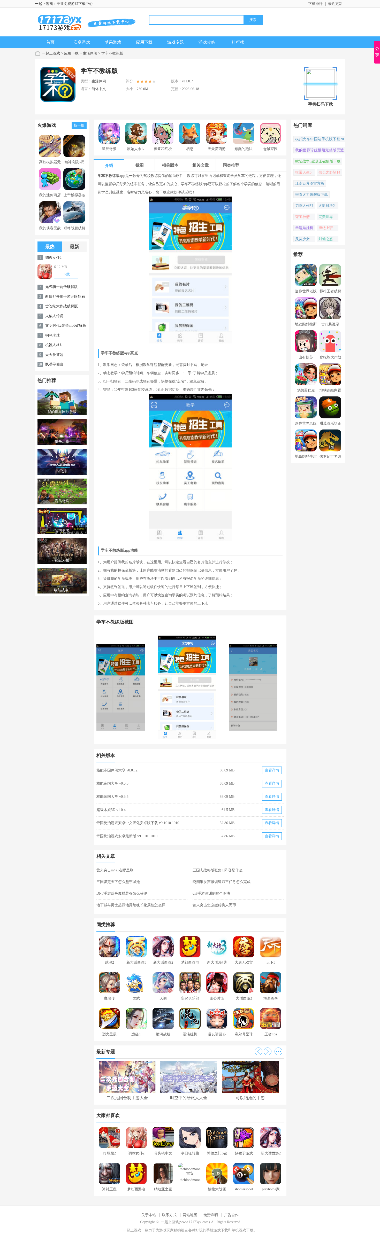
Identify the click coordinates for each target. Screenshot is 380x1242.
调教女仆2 (53, 258)
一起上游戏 (51, 53)
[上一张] (143, 687)
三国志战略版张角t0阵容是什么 (217, 870)
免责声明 (210, 1215)
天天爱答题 (54, 355)
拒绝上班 (325, 228)
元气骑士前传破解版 (61, 287)
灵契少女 (302, 239)
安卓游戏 (81, 42)
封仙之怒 (325, 239)
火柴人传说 (54, 316)
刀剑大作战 (304, 206)
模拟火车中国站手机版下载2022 (319, 139)
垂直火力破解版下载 (311, 195)
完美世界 (325, 217)
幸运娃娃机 (304, 228)
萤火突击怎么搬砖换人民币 (214, 905)
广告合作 (231, 1215)
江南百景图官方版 (309, 183)
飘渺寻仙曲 (54, 364)
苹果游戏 (113, 42)
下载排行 (315, 4)
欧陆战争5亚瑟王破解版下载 (317, 161)
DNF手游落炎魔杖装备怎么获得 (121, 893)
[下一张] (237, 687)
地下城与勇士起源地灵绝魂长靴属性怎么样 (130, 905)
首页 (50, 42)
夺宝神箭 (302, 217)
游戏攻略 (207, 42)
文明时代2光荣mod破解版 (65, 325)
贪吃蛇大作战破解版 (61, 306)
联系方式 (169, 1215)
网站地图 (190, 1215)
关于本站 (148, 1215)
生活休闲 (90, 53)
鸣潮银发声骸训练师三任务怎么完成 (221, 882)
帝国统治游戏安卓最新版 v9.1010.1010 (126, 836)
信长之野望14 (329, 172)
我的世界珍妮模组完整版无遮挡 (319, 150)
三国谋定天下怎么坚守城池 (118, 882)
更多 (278, 1051)
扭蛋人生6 (303, 172)
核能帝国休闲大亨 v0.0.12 (117, 770)
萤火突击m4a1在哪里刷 (114, 870)
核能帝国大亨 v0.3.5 (112, 783)
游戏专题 (175, 42)
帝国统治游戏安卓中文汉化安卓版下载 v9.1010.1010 (137, 823)
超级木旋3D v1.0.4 (111, 810)
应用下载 (144, 42)
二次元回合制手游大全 (127, 1098)
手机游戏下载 (217, 1230)
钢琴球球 (52, 335)
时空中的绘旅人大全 (188, 1098)
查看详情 (272, 770)
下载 (66, 274)
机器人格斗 (54, 345)
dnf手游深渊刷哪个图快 (211, 893)
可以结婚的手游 (250, 1098)
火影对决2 (326, 206)
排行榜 (238, 42)
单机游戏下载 (242, 1230)
